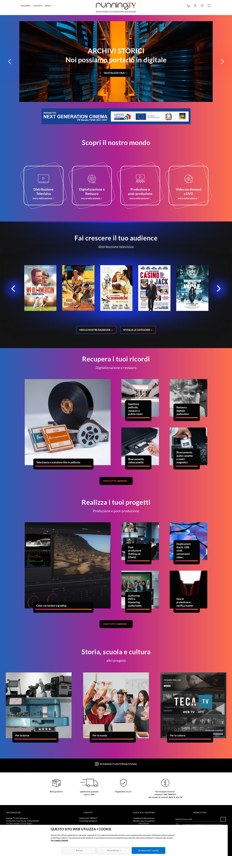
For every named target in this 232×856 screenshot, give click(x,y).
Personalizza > (114, 850)
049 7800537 (91, 818)
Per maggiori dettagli (59, 840)
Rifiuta (79, 850)
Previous (13, 289)
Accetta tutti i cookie (148, 850)
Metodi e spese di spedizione (144, 821)
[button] (9, 61)
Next (218, 289)
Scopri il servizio (114, 72)
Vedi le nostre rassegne (95, 329)
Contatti (37, 6)
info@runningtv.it (90, 821)
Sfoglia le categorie (137, 329)
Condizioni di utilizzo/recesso (144, 818)
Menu (47, 6)
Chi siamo (25, 6)
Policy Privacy (144, 823)
